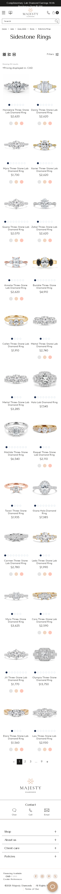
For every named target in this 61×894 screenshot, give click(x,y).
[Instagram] (42, 876)
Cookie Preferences (12, 879)
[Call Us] (48, 12)
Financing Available (12, 873)
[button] (4, 54)
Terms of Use (32, 889)
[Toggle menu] (5, 12)
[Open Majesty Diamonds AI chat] (52, 887)
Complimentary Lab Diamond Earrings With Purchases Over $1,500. (30, 5)
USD (15, 876)
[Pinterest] (48, 876)
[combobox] (29, 21)
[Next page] (47, 762)
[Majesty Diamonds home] (30, 12)
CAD (8, 876)
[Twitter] (55, 876)
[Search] (56, 21)
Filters (50, 54)
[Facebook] (35, 876)
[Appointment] (10, 13)
